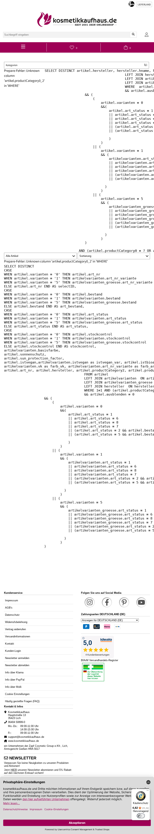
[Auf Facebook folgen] (106, 602)
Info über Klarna (14, 672)
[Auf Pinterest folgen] (124, 602)
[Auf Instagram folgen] (89, 602)
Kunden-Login (13, 650)
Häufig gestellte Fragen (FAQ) (22, 701)
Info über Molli (13, 686)
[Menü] (147, 791)
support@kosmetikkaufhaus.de (26, 736)
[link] (77, 19)
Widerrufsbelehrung (16, 622)
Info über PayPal (14, 679)
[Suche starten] (133, 35)
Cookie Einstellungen (17, 694)
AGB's (8, 607)
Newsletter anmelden (17, 658)
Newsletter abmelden (17, 665)
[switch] (141, 815)
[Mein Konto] (146, 34)
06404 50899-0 (16, 722)
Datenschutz (12, 614)
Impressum (11, 600)
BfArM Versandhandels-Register (99, 660)
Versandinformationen (17, 636)
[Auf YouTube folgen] (141, 602)
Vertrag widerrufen (15, 629)
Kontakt (9, 643)
